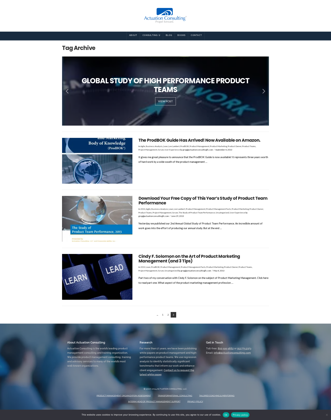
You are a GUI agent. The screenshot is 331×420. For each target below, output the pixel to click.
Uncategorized (222, 212)
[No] (326, 415)
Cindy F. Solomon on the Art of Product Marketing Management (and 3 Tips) (189, 258)
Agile (143, 146)
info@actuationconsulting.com (232, 352)
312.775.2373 (244, 348)
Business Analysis (154, 146)
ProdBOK (184, 146)
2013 (143, 209)
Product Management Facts (218, 209)
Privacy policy (240, 414)
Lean (165, 146)
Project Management (147, 150)
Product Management (199, 146)
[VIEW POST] (97, 161)
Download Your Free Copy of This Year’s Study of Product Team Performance (202, 200)
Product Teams (249, 146)
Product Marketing (218, 146)
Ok (226, 414)
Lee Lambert (174, 146)
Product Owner (235, 146)
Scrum (161, 150)
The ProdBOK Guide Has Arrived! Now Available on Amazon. (199, 140)
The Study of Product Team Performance (197, 212)
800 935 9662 (226, 348)
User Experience (172, 150)
